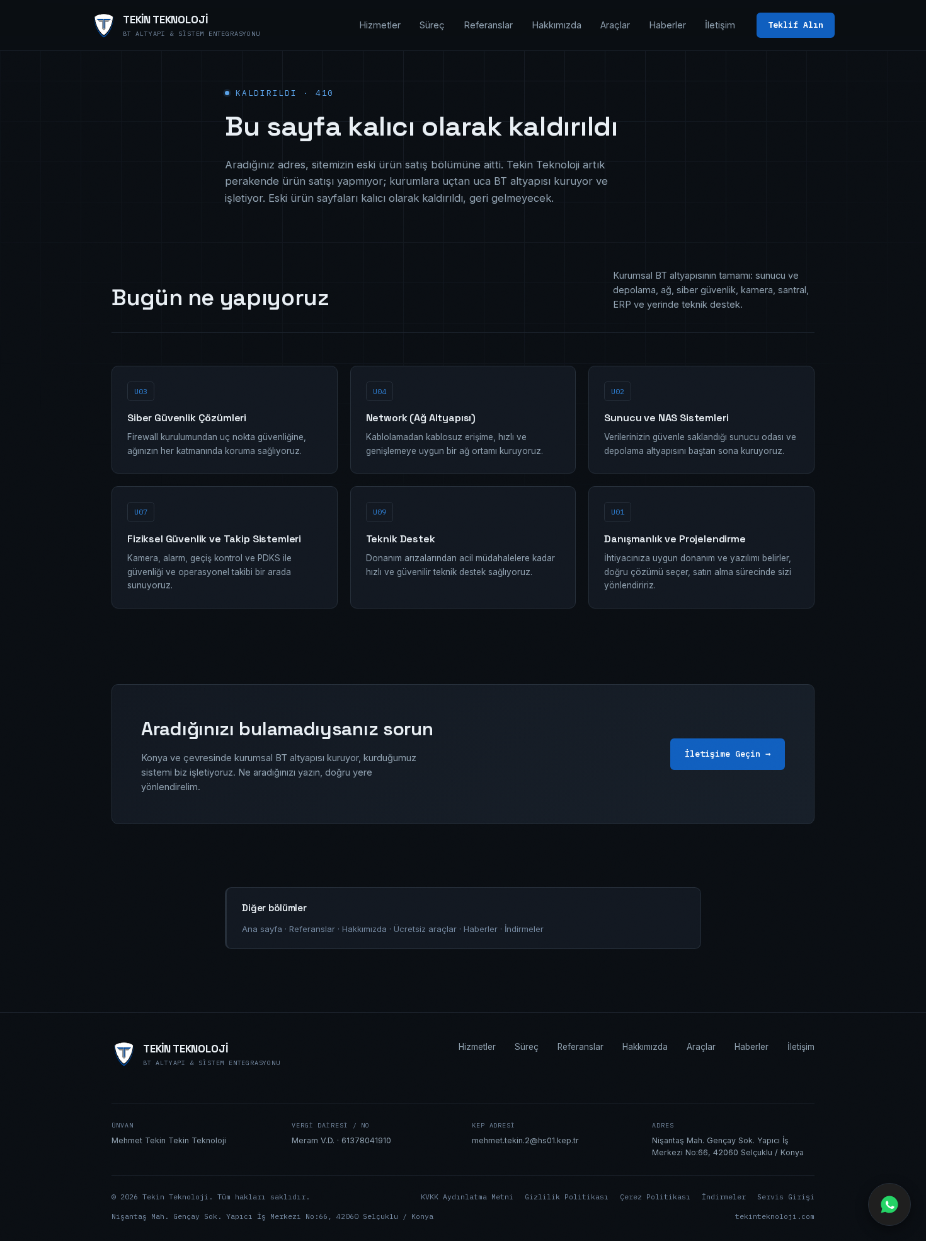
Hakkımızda (556, 25)
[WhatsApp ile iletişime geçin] (889, 1204)
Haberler (667, 25)
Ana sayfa (262, 929)
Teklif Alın (795, 25)
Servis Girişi (786, 1196)
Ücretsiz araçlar (425, 929)
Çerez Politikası (655, 1196)
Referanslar (488, 25)
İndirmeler (524, 929)
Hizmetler (380, 25)
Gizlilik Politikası (567, 1196)
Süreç (432, 25)
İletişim (720, 25)
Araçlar (615, 25)
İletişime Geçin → (727, 753)
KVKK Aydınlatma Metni (467, 1196)
